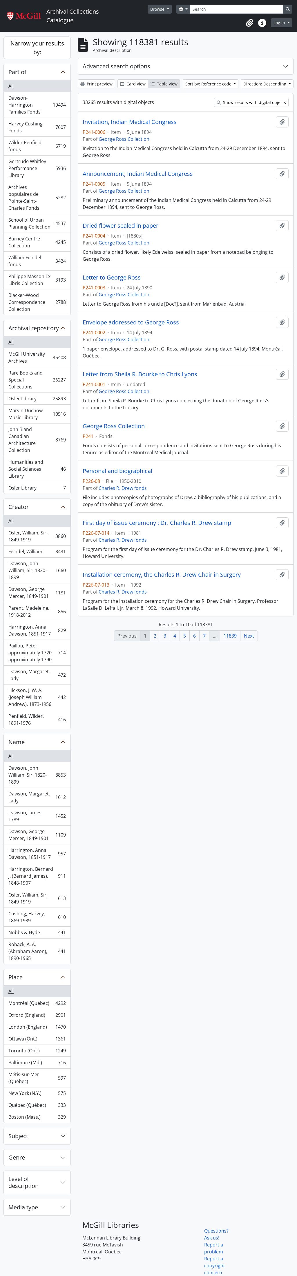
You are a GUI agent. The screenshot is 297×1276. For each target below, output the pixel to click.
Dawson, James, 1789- (37, 816)
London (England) (37, 1028)
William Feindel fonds (37, 261)
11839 (230, 636)
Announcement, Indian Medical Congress (138, 173)
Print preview (99, 84)
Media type (23, 1207)
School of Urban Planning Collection (37, 223)
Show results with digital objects (254, 102)
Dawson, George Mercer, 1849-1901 (37, 592)
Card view (135, 84)
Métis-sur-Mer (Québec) (37, 1078)
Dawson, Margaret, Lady (37, 675)
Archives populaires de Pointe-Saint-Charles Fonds (37, 197)
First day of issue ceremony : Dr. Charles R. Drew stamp (157, 522)
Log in (280, 22)
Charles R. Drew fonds (123, 488)
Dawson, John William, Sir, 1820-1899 (37, 570)
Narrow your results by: (37, 47)
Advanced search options (116, 66)
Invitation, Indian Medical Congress (130, 121)
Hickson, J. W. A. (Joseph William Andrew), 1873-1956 (37, 697)
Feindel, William (37, 553)
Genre (16, 1157)
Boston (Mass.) (37, 1118)
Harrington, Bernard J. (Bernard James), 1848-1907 (37, 876)
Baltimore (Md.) (37, 1064)
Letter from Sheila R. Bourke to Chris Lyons (140, 374)
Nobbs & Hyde (37, 934)
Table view (167, 84)
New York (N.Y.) (37, 1094)
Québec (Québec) (37, 1106)
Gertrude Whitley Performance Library (37, 168)
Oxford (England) (37, 1016)
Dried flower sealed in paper (120, 225)
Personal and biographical (117, 471)
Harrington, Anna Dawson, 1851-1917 (37, 630)
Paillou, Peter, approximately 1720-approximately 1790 (37, 652)
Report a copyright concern (214, 1265)
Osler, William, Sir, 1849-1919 (37, 536)
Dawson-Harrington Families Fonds (37, 105)
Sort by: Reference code (209, 84)
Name (16, 742)
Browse (158, 9)
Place (15, 977)
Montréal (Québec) (37, 1004)
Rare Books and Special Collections (37, 380)
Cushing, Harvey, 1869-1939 (37, 917)
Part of (17, 72)
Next (249, 636)
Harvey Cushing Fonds (37, 127)
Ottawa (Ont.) (37, 1040)
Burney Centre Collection (37, 242)
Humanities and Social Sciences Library (37, 469)
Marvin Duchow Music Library (37, 414)
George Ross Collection (124, 139)
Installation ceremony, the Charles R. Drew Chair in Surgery (162, 574)
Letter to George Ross (112, 277)
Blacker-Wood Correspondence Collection (37, 302)
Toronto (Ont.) (37, 1052)
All (11, 86)
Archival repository (33, 328)
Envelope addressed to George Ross (131, 322)
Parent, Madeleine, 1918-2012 (37, 611)
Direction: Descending (265, 84)
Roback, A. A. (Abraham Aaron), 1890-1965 (37, 951)
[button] (249, 23)
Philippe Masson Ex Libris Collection (37, 279)
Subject (18, 1136)
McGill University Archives (37, 357)
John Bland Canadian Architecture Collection (37, 439)
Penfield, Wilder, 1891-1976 (37, 719)
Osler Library (37, 400)
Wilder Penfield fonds (37, 146)
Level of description (23, 1182)
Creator (18, 507)
